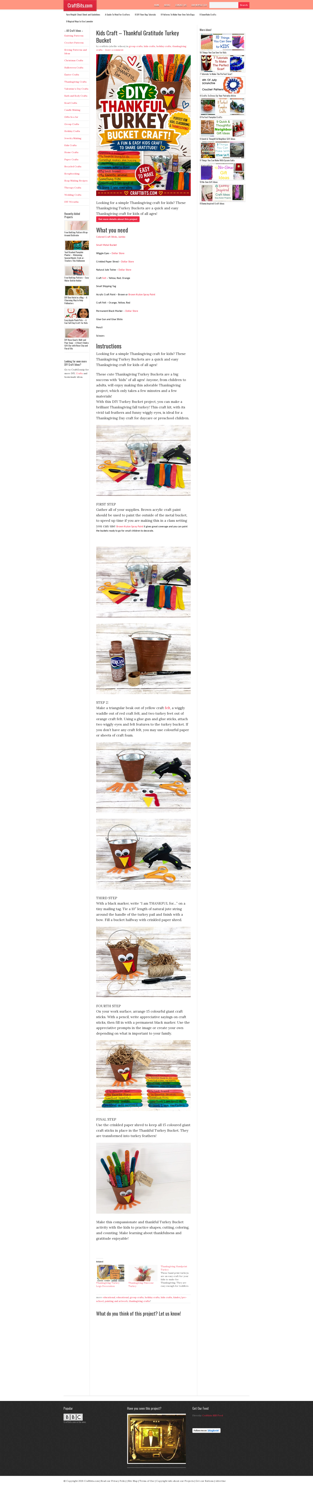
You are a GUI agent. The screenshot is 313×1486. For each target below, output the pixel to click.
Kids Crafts (149, 46)
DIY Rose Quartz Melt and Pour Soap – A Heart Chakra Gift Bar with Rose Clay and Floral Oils (76, 344)
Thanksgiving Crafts (139, 1301)
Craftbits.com (91, 1480)
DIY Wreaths (71, 201)
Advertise (220, 1480)
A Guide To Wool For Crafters (117, 14)
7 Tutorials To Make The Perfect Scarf (216, 74)
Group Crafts (136, 46)
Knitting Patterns (73, 35)
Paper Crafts (71, 159)
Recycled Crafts (72, 166)
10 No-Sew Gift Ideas (209, 182)
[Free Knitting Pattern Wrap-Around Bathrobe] (77, 230)
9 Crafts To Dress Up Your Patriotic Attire (218, 95)
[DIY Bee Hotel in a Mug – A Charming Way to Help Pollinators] (77, 295)
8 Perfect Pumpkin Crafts (211, 117)
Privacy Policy (118, 1480)
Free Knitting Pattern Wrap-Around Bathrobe (76, 234)
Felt (104, 278)
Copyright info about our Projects (175, 1480)
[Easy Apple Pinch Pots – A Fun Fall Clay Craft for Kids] (77, 317)
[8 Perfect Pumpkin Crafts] (222, 114)
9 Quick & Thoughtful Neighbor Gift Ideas (217, 138)
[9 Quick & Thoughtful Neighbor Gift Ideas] (222, 136)
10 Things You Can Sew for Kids (213, 52)
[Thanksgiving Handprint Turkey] (177, 1276)
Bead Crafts (70, 102)
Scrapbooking (72, 173)
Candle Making (72, 109)
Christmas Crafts (73, 60)
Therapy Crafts (72, 187)
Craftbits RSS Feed (212, 1415)
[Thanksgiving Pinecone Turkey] (142, 1273)
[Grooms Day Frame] (157, 1463)
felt (167, 708)
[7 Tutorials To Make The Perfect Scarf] (222, 71)
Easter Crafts (71, 74)
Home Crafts (71, 152)
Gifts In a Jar (71, 116)
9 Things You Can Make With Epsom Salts (217, 160)
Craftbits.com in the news (75, 1422)
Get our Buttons (205, 1480)
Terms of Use (146, 1480)
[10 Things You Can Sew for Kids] (222, 50)
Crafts (79, 373)
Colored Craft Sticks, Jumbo (111, 237)
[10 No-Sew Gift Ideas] (222, 179)
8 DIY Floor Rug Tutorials (145, 14)
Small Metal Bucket (106, 245)
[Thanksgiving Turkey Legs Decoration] (110, 1273)
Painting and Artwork (116, 1301)
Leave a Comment (114, 49)
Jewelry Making (72, 138)
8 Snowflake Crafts (208, 14)
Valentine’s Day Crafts (76, 88)
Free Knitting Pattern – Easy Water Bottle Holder (76, 279)
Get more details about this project (117, 219)
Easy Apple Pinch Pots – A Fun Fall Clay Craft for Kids (76, 321)
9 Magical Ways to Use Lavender (79, 21)
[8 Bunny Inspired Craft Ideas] (222, 201)
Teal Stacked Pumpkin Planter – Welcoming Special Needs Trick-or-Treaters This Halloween (74, 256)
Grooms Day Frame (135, 1465)
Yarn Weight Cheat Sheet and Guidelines (83, 14)
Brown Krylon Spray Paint (141, 294)
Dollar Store (118, 253)
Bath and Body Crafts (75, 95)
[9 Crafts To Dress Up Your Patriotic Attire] (222, 93)
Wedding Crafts (72, 194)
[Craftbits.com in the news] (73, 1419)
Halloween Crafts (73, 67)
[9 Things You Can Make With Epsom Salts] (222, 158)
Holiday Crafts (163, 46)
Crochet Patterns (74, 42)
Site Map (133, 1480)
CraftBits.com (80, 5)
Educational (109, 1297)
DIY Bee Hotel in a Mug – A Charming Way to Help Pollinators (75, 300)
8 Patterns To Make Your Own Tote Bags (178, 14)
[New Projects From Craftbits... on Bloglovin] (206, 1432)
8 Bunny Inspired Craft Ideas (212, 203)
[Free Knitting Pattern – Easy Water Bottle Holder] (77, 275)
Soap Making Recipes (76, 180)
